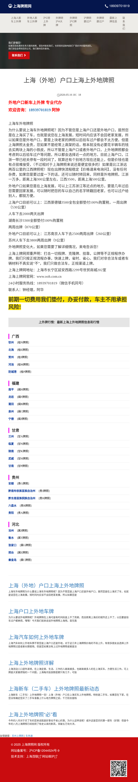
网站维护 (48, 756)
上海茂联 (32, 756)
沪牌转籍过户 (87, 19)
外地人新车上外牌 (32, 19)
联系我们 (124, 23)
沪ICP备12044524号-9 (44, 750)
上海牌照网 (22, 6)
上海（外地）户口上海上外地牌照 (46, 585)
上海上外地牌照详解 (31, 662)
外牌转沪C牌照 (73, 21)
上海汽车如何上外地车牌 (36, 636)
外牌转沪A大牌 (59, 21)
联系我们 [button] (17, 55)
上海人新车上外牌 (16, 19)
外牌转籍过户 (100, 19)
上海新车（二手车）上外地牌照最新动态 (53, 688)
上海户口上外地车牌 (31, 611)
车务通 (29, 735)
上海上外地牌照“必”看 (32, 714)
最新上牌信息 (113, 19)
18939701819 (119, 5)
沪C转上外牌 (46, 21)
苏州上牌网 (18, 735)
